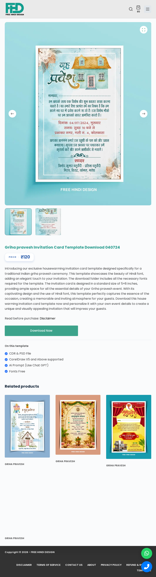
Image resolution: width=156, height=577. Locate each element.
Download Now (41, 331)
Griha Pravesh (14, 464)
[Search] (131, 9)
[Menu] (147, 9)
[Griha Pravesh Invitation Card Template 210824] (128, 427)
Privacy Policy (111, 565)
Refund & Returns (138, 565)
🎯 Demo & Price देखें (36, 563)
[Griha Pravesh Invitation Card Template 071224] (27, 426)
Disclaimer (48, 318)
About (91, 565)
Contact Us (74, 565)
